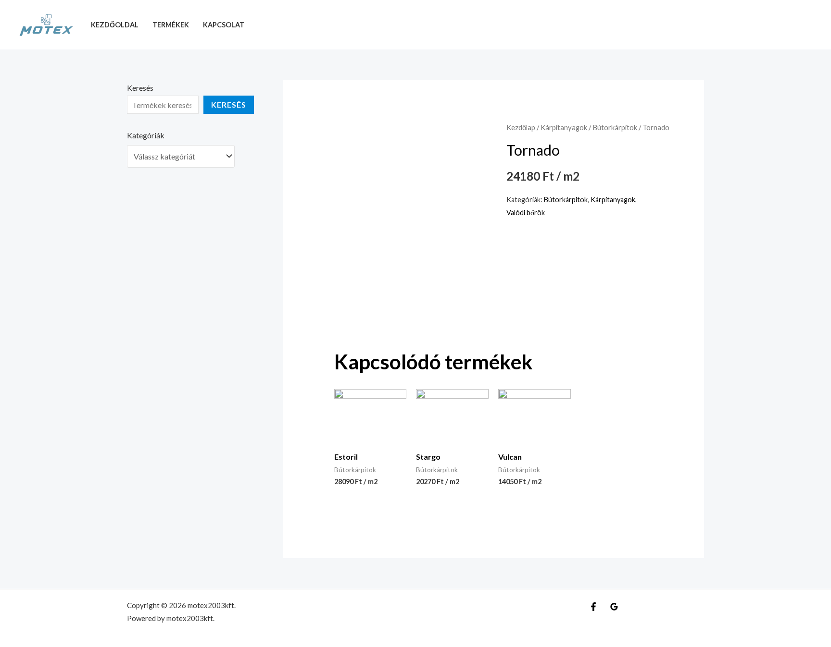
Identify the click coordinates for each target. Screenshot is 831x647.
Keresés (140, 87)
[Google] (614, 606)
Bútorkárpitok (614, 127)
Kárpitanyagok (564, 127)
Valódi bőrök (525, 212)
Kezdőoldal (114, 25)
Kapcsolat (223, 25)
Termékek (170, 25)
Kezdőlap (520, 127)
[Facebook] (593, 606)
